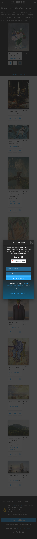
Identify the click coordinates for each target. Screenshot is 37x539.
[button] (18, 261)
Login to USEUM (19, 278)
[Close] (32, 242)
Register (12, 293)
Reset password (22, 293)
